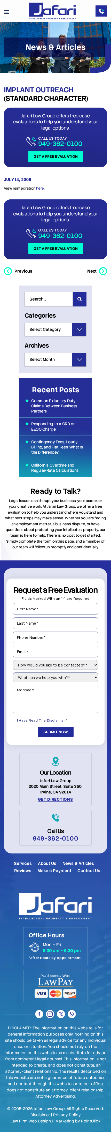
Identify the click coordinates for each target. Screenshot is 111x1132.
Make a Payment (54, 870)
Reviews (22, 870)
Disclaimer (56, 720)
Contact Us (88, 870)
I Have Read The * (42, 720)
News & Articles (78, 863)
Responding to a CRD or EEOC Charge (53, 426)
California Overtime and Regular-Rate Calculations (54, 468)
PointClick (90, 1121)
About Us (47, 863)
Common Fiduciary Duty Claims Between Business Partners (54, 406)
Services (23, 863)
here (40, 188)
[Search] (79, 299)
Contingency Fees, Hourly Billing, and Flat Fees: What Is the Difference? (57, 447)
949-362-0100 (60, 144)
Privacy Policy (67, 1115)
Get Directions (55, 799)
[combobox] (49, 299)
